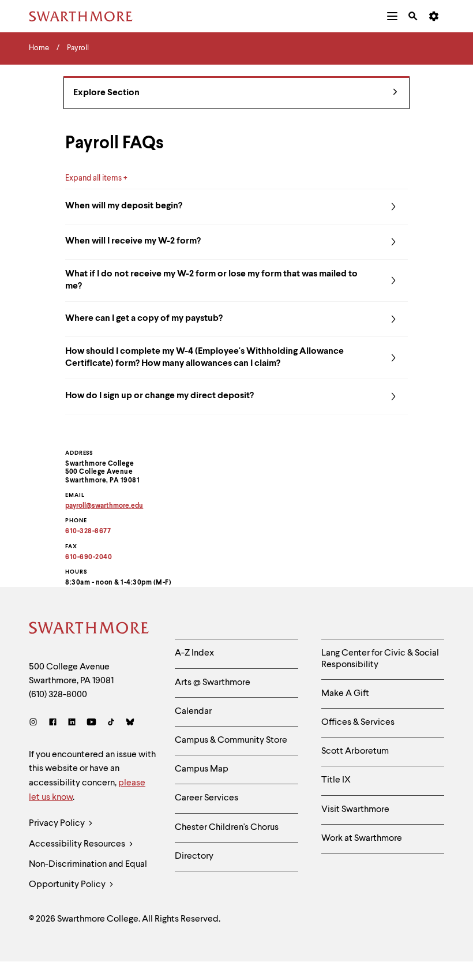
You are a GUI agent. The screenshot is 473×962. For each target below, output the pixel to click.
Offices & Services (358, 722)
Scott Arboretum (355, 751)
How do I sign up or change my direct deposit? (159, 395)
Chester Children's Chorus (227, 827)
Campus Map (201, 769)
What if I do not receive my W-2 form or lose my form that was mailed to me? (211, 280)
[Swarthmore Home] (89, 630)
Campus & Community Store (231, 740)
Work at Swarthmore (361, 838)
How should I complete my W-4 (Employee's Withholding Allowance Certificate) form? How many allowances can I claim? (204, 357)
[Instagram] (35, 723)
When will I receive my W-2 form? (133, 241)
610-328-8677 (88, 531)
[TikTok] (111, 723)
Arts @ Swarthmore (212, 682)
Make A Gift (345, 693)
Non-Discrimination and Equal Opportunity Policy (88, 874)
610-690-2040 (88, 557)
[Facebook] (53, 723)
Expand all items (93, 178)
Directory (194, 856)
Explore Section (106, 93)
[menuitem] (392, 16)
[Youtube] (91, 723)
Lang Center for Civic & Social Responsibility (380, 659)
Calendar (193, 711)
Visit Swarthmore (355, 809)
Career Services (206, 798)
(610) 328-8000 (58, 694)
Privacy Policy (58, 823)
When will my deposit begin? (123, 206)
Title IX (336, 780)
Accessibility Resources (78, 844)
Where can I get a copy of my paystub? (144, 318)
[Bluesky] (130, 723)
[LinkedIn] (71, 723)
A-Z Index (194, 653)
